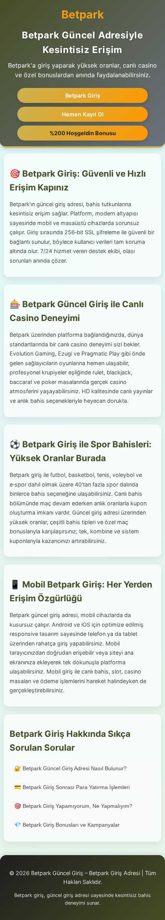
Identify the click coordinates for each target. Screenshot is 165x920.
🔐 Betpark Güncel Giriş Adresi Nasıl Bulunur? (70, 768)
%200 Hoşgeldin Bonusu (83, 133)
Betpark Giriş (82, 95)
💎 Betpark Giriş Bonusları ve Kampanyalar (67, 825)
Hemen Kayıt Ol (83, 114)
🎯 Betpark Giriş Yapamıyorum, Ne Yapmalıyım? (73, 806)
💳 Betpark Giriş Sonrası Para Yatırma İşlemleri (72, 787)
